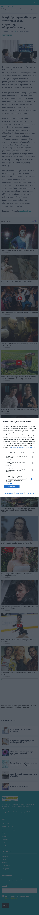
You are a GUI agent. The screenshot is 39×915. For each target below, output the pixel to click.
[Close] (35, 422)
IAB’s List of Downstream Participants (21, 447)
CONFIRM (11, 486)
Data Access (19, 493)
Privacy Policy (30, 493)
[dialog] (19, 457)
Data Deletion (9, 493)
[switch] (32, 457)
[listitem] (19, 453)
